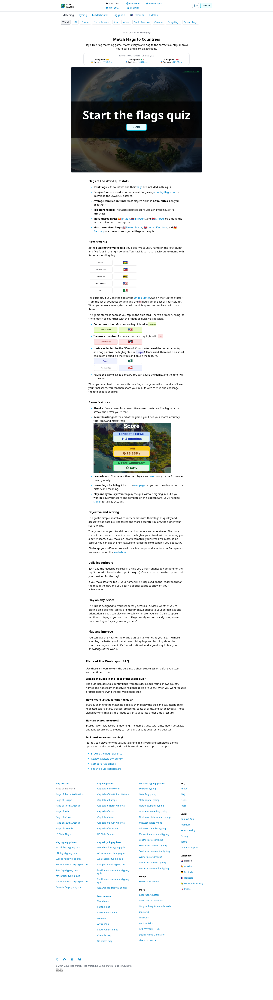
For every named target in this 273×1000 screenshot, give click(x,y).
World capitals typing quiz (111, 847)
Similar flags (190, 22)
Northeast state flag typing (153, 811)
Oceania (158, 22)
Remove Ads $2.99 (190, 71)
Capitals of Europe (107, 799)
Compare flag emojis (103, 763)
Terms (184, 841)
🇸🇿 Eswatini (138, 218)
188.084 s (142, 62)
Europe (85, 22)
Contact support (189, 847)
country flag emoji (165, 192)
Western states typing (150, 856)
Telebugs (144, 917)
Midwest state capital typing (154, 834)
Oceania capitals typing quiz (112, 887)
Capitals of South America (111, 822)
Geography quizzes (149, 894)
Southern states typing (151, 839)
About (184, 788)
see (152, 476)
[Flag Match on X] (57, 959)
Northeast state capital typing (155, 817)
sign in (97, 501)
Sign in (206, 5)
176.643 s (107, 62)
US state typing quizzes (152, 783)
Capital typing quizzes (109, 842)
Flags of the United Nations (70, 794)
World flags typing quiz (68, 847)
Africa (126, 22)
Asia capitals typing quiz (110, 858)
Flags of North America (68, 805)
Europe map (103, 906)
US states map (104, 940)
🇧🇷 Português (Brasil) (192, 883)
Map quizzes (104, 896)
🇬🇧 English (186, 860)
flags (139, 187)
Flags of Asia (62, 811)
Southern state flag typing (153, 845)
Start (136, 127)
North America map (107, 912)
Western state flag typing (152, 862)
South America (142, 22)
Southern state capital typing (154, 851)
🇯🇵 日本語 (186, 889)
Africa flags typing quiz (68, 875)
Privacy (184, 835)
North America (101, 22)
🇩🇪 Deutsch (187, 872)
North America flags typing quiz (72, 864)
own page (139, 485)
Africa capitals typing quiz (111, 853)
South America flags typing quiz (72, 881)
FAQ (183, 794)
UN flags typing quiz (66, 853)
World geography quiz (151, 900)
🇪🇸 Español (186, 866)
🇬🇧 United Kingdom (155, 227)
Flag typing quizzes (66, 842)
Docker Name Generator (152, 934)
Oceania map (104, 935)
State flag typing (147, 794)
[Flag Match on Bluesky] (79, 959)
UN (75, 22)
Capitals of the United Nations (113, 794)
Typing (83, 15)
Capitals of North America (111, 805)
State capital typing (149, 799)
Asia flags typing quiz (67, 870)
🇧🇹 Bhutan (124, 218)
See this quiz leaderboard (106, 768)
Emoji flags (173, 22)
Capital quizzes (105, 783)
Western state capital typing (154, 868)
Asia (116, 22)
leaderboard (121, 552)
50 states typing (147, 788)
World (65, 22)
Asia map (102, 918)
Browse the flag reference (106, 753)
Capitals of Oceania (107, 828)
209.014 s (177, 62)
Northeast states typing (151, 805)
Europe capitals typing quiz (111, 864)
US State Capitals (106, 834)
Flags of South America (68, 822)
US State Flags (63, 834)
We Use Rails (146, 923)
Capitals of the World (108, 788)
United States (142, 298)
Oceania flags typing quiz (69, 887)
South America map (107, 929)
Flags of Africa (63, 817)
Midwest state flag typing (152, 828)
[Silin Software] (59, 970)
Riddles (153, 15)
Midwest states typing (150, 822)
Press (183, 805)
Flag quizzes (62, 783)
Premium (185, 824)
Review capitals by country (107, 758)
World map (103, 901)
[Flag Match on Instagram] (72, 959)
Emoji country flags (149, 881)
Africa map (103, 923)
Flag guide (119, 15)
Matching (68, 15)
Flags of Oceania (64, 828)
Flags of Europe (64, 799)
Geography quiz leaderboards (155, 906)
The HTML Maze (147, 940)
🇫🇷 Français (187, 877)
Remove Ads (187, 818)
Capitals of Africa (106, 817)
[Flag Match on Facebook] (64, 959)
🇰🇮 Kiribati (158, 218)
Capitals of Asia (105, 811)
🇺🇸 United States (132, 227)
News (184, 799)
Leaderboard (100, 15)
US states (144, 911)
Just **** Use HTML (149, 928)
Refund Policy (188, 830)
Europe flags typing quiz (69, 858)
